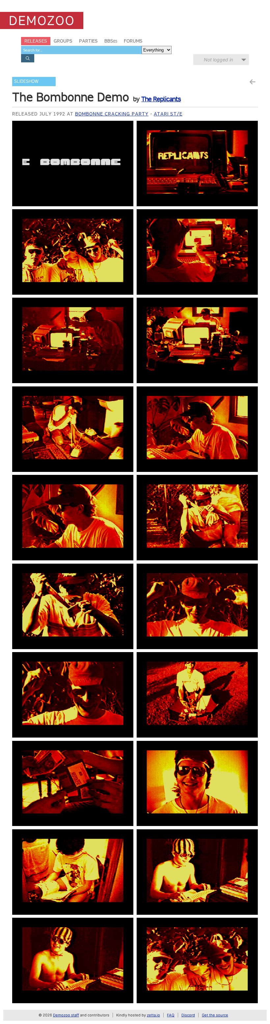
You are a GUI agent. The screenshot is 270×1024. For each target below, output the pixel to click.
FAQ (171, 1015)
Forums (133, 41)
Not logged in (218, 59)
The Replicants (161, 99)
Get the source (215, 1015)
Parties (88, 41)
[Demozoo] (41, 20)
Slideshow (26, 81)
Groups (63, 41)
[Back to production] (252, 82)
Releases (35, 41)
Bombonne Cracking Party (111, 114)
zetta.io (153, 1015)
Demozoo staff (66, 1015)
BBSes (110, 41)
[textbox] (81, 50)
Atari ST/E (168, 114)
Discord (188, 1015)
